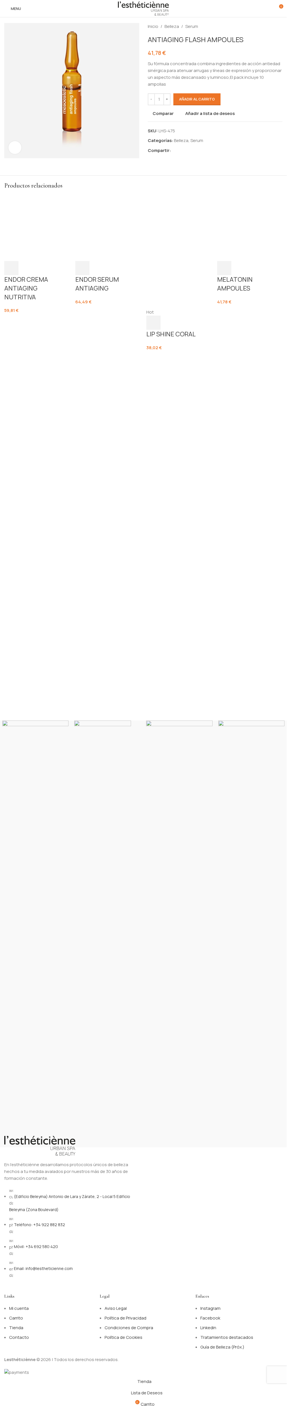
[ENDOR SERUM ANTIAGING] (108, 408)
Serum (191, 26)
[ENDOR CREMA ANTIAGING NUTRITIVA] (37, 408)
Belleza (172, 26)
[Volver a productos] (272, 26)
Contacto (19, 1337)
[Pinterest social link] (187, 151)
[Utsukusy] (179, 934)
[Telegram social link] (201, 151)
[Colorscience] (251, 934)
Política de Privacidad (125, 1318)
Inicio (153, 26)
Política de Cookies (123, 1337)
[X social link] (181, 151)
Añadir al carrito (197, 99)
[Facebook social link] (174, 151)
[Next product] (279, 26)
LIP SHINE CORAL (171, 647)
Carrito (16, 1318)
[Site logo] (143, 8)
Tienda (16, 1328)
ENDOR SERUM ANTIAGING (97, 645)
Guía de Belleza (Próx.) (222, 1347)
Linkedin (208, 1328)
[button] (11, 629)
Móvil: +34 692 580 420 (36, 1246)
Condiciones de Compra (129, 1328)
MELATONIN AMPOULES (235, 645)
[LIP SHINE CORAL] (179, 408)
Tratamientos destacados (226, 1337)
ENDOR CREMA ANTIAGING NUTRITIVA (26, 650)
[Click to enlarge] (15, 147)
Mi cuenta (19, 1308)
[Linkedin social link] (194, 151)
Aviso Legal (116, 1308)
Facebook (210, 1318)
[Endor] (107, 934)
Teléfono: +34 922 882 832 (39, 1224)
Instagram (210, 1308)
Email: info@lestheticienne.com (43, 1268)
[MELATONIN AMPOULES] (249, 408)
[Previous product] (265, 26)
